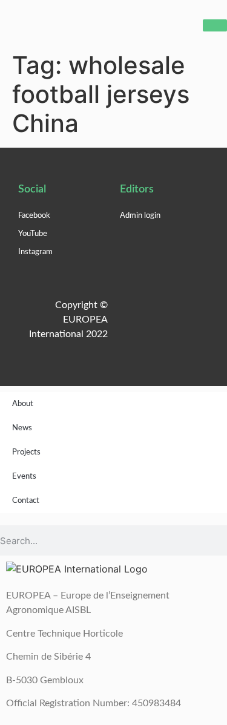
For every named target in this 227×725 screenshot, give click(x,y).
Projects (26, 452)
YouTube (32, 234)
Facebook (34, 216)
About (22, 404)
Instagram (35, 252)
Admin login (140, 216)
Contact (25, 501)
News (22, 428)
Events (24, 477)
